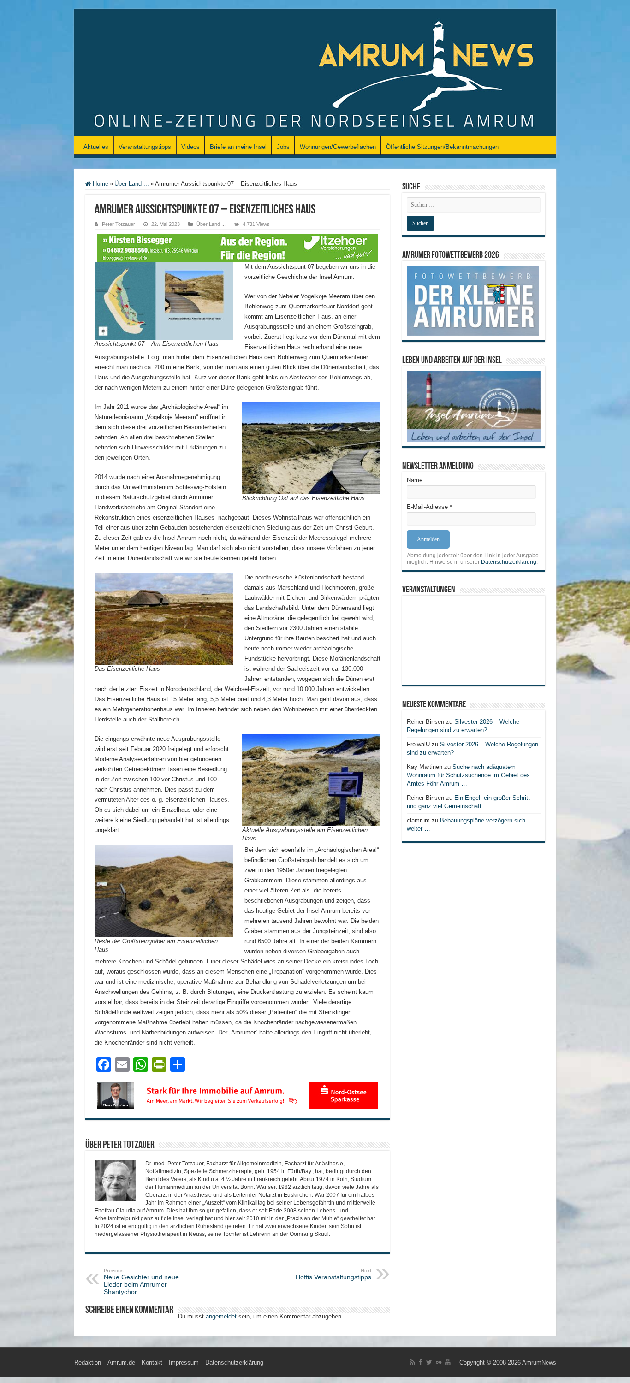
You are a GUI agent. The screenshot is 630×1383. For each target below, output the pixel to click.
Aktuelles (95, 146)
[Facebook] (420, 1362)
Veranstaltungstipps (145, 146)
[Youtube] (448, 1362)
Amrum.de (121, 1362)
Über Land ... (131, 183)
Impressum (184, 1362)
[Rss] (412, 1362)
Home (99, 183)
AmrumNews (539, 1362)
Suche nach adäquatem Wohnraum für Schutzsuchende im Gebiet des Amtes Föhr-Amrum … (468, 775)
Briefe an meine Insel (238, 146)
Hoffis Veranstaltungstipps (333, 1274)
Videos (190, 146)
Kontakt (152, 1362)
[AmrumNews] (315, 73)
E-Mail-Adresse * (429, 506)
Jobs (283, 146)
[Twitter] (429, 1362)
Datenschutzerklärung (508, 562)
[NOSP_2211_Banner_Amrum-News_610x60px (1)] (237, 1094)
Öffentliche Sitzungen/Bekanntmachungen (442, 146)
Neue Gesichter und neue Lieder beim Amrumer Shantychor (141, 1281)
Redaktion (87, 1362)
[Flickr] (438, 1362)
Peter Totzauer (118, 224)
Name (414, 480)
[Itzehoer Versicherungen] (237, 247)
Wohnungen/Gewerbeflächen (338, 146)
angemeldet (221, 1316)
